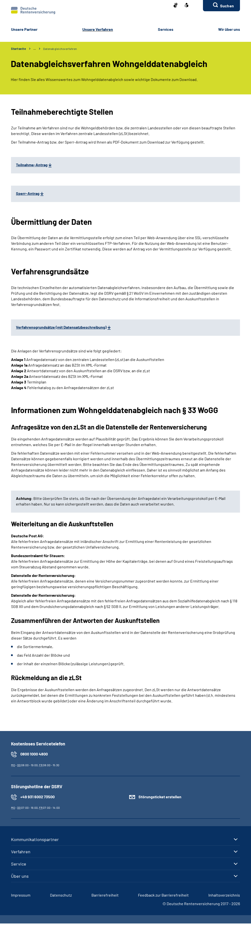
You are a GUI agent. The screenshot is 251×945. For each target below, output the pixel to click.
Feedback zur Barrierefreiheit (163, 895)
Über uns (20, 876)
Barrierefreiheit (105, 895)
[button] (221, 5)
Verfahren (20, 851)
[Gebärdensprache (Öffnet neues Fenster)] (175, 6)
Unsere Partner (24, 29)
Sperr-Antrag (27, 193)
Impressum (20, 895)
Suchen (227, 5)
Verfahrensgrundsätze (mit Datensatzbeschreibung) (61, 327)
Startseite (18, 48)
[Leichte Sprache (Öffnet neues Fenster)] (186, 5)
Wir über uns (229, 29)
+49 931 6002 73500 (37, 796)
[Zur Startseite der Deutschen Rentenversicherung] (33, 10)
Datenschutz (61, 895)
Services (165, 29)
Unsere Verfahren (97, 29)
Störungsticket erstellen (159, 796)
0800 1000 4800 (34, 754)
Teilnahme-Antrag (32, 164)
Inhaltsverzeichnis (224, 895)
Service (18, 864)
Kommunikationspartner (35, 839)
